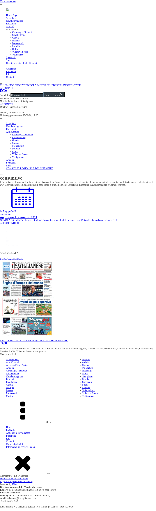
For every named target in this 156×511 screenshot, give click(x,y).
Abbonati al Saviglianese (18, 433)
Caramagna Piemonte (22, 32)
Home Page (11, 15)
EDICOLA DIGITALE (36, 85)
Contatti (10, 77)
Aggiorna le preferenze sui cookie (16, 481)
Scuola (85, 379)
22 (7, 242)
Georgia (10, 387)
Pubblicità (11, 71)
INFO (66, 85)
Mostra (9, 396)
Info (8, 74)
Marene (16, 40)
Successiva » (12, 245)
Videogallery (88, 390)
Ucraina (86, 387)
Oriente (85, 365)
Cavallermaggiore (14, 21)
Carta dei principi (14, 444)
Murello (16, 46)
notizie (85, 362)
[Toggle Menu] (1, 4)
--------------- (12, 65)
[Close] (1, 174)
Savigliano (11, 18)
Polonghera (87, 368)
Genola (15, 37)
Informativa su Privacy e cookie (21, 447)
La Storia (10, 430)
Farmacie (10, 379)
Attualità (10, 26)
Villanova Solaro (20, 51)
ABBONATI (19, 85)
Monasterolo (18, 43)
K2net (15, 484)
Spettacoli (11, 57)
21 (7, 239)
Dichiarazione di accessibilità (14, 478)
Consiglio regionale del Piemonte (22, 63)
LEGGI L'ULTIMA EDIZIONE (16, 340)
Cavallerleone (18, 35)
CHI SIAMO (6, 85)
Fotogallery (11, 382)
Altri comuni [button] (12, 29)
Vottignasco (17, 54)
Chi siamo (11, 68)
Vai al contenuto (8, 1)
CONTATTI (75, 85)
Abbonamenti (12, 359)
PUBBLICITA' (55, 85)
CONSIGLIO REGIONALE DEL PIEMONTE (29, 168)
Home (9, 427)
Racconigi (11, 23)
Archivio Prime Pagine (17, 365)
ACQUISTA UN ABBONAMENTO (50, 340)
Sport (8, 60)
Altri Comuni (12, 132)
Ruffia (15, 49)
